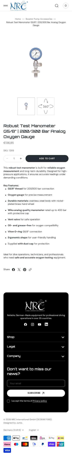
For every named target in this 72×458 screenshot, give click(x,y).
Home (18, 19)
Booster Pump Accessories (39, 19)
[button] (5, 6)
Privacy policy (40, 400)
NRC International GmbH (24, 419)
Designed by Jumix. (13, 422)
